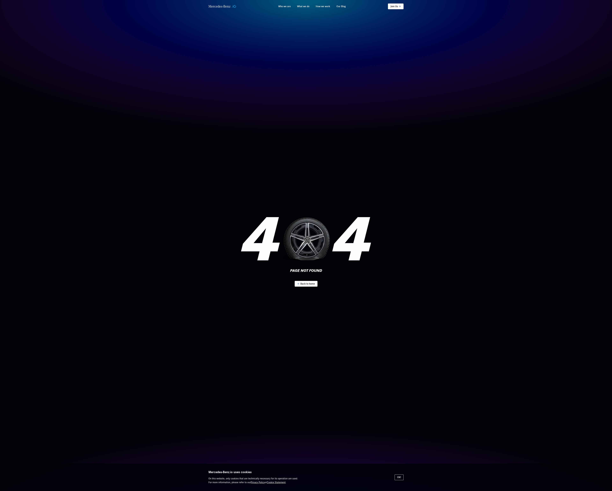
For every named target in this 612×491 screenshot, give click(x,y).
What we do (303, 6)
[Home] (222, 6)
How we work (323, 6)
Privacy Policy (258, 482)
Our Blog (341, 6)
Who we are (284, 6)
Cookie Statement (276, 482)
